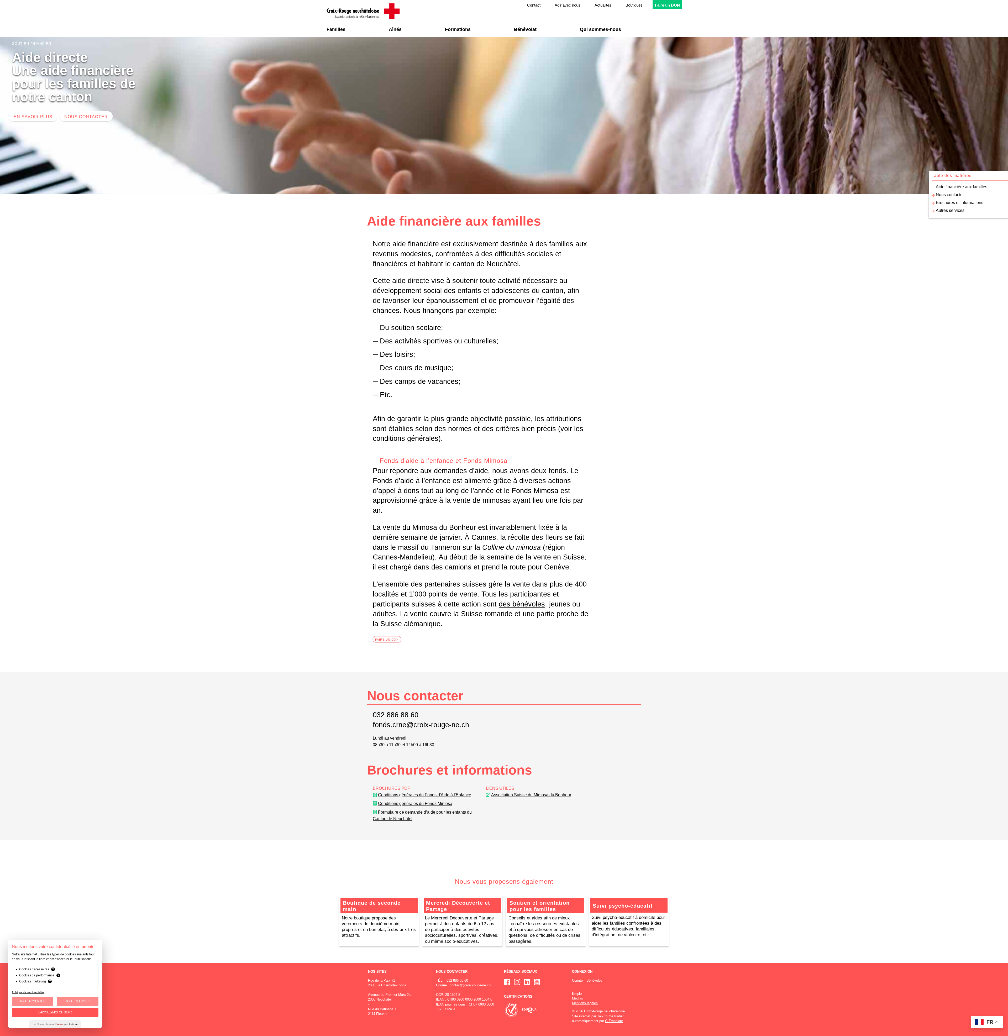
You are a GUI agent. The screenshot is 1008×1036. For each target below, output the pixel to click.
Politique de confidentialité (28, 992)
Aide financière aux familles (961, 187)
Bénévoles (594, 980)
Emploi (577, 994)
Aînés (395, 29)
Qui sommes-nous (600, 29)
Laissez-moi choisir (55, 1012)
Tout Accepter (32, 1001)
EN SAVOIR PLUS (33, 116)
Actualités (603, 5)
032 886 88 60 (395, 715)
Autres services (950, 210)
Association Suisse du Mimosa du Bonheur (531, 795)
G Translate (614, 1021)
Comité (577, 980)
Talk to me (605, 1016)
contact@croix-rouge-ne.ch (470, 985)
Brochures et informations (959, 202)
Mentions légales (585, 1003)
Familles (336, 29)
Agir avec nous (567, 5)
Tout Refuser (77, 1001)
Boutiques (634, 5)
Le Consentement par (55, 1024)
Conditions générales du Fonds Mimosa (415, 803)
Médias (577, 998)
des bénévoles (522, 604)
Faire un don (387, 639)
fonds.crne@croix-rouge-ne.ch (421, 725)
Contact (533, 5)
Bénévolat (525, 29)
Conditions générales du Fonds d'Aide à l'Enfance (424, 795)
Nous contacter (86, 116)
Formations (458, 29)
